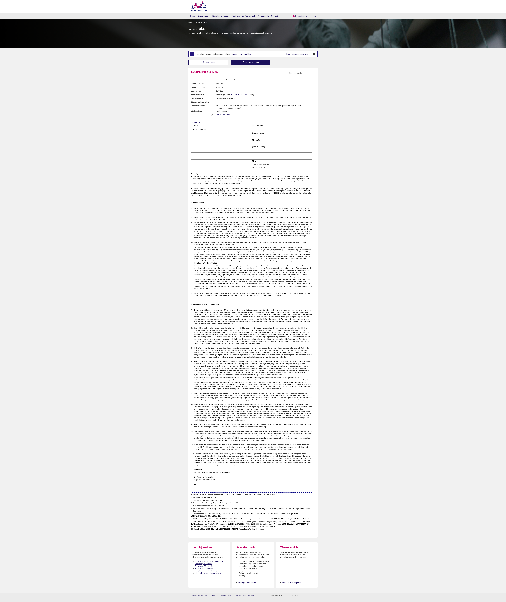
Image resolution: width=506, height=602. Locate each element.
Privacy (207, 595)
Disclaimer (251, 595)
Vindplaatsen (196, 111)
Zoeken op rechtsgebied (204, 568)
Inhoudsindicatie (198, 106)
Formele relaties (197, 95)
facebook (303, 595)
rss (284, 595)
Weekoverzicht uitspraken (291, 583)
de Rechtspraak (248, 16)
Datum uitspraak (197, 84)
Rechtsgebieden (197, 98)
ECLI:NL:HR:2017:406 (239, 95)
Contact (274, 16)
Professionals (263, 16)
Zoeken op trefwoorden (203, 564)
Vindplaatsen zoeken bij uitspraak (208, 571)
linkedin (310, 595)
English (194, 595)
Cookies (212, 595)
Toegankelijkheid (221, 595)
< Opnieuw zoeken (208, 62)
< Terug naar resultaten (250, 62)
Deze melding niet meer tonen (297, 54)
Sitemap (200, 595)
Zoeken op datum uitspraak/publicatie (209, 561)
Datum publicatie (198, 87)
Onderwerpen (203, 16)
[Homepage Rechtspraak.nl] (198, 6)
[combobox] (301, 72)
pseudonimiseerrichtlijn (242, 54)
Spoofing (230, 595)
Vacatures (238, 595)
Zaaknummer (196, 91)
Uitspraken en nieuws (220, 16)
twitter (299, 595)
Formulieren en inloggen (305, 16)
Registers (236, 16)
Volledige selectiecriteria (247, 583)
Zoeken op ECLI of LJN (204, 566)
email (287, 595)
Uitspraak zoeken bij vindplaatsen (208, 573)
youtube (313, 595)
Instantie (194, 80)
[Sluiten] (314, 54)
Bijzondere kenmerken (200, 102)
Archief (244, 595)
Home (192, 16)
